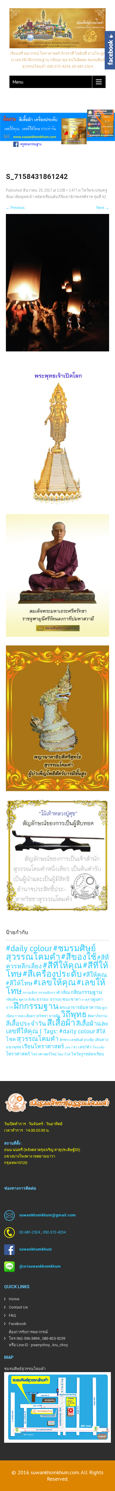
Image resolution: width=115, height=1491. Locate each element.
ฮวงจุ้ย (89, 1039)
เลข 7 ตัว (71, 1047)
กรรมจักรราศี (49, 992)
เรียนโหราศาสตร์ (43, 1046)
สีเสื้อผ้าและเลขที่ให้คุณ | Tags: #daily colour (57, 1027)
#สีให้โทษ (19, 983)
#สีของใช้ (78, 956)
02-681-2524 (29, 1232)
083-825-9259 (53, 1338)
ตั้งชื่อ (32, 999)
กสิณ (65, 992)
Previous (15, 207)
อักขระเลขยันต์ (71, 1039)
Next (102, 207)
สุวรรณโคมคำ (38, 1038)
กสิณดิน (12, 999)
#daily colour (29, 948)
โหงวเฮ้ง (98, 1047)
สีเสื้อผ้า (61, 1022)
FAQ (12, 1315)
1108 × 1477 (67, 190)
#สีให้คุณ (95, 975)
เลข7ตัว (85, 1047)
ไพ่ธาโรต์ (64, 1054)
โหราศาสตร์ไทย (44, 1054)
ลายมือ (54, 1015)
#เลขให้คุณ (54, 982)
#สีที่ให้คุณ (62, 965)
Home (14, 1299)
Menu (17, 82)
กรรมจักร (30, 992)
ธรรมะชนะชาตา (65, 999)
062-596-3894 (28, 1338)
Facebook (17, 1323)
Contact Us (18, 1307)
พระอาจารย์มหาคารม (80, 1007)
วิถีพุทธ (74, 1014)
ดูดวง (23, 999)
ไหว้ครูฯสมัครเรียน (87, 1054)
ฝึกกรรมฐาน (36, 1005)
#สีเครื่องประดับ (52, 973)
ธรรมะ (43, 999)
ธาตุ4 (85, 999)
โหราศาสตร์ (18, 1054)
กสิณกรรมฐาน (86, 992)
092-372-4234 (54, 1232)
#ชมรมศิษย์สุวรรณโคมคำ (51, 952)
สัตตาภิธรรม (97, 1015)
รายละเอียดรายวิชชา (31, 1015)
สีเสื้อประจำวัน (26, 1023)
